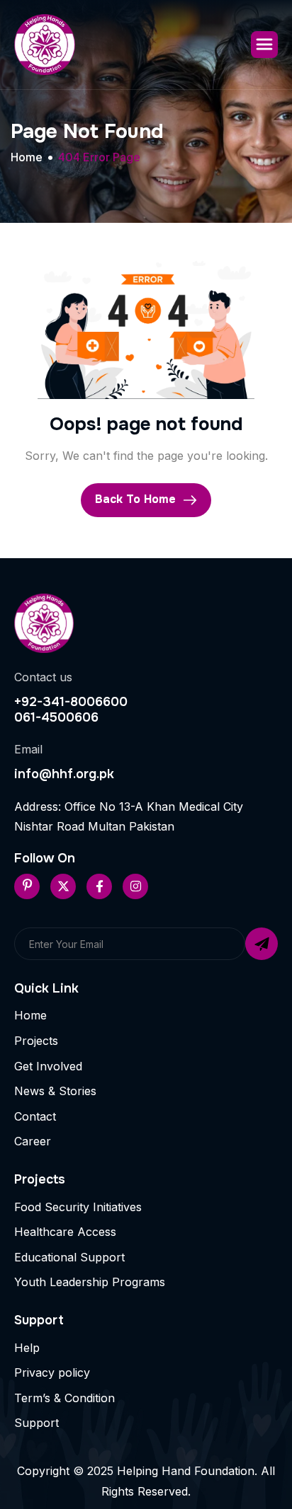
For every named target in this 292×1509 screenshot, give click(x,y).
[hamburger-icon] (264, 44)
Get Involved (48, 1066)
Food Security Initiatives (78, 1207)
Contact (35, 1116)
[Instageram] (135, 886)
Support (36, 1423)
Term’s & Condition (64, 1398)
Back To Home (137, 499)
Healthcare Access (65, 1232)
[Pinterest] (27, 886)
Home (30, 1015)
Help (27, 1348)
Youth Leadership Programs (89, 1282)
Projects (36, 1041)
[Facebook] (99, 886)
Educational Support (69, 1257)
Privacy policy (52, 1372)
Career (32, 1141)
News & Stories (55, 1091)
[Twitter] (63, 886)
